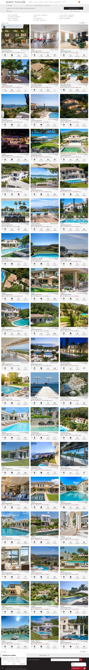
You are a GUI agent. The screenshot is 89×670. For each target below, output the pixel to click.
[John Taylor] (15, 2)
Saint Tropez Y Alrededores (39, 20)
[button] (2, 667)
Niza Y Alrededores (37, 18)
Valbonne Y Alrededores (64, 18)
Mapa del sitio (15, 666)
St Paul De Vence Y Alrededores (66, 16)
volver (10, 5)
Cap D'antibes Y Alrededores (14, 16)
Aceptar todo (22, 663)
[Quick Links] (48, 655)
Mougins (35, 16)
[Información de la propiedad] (2, 55)
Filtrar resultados (73, 8)
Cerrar (5, 663)
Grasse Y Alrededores (12, 18)
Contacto (21, 666)
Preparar (14, 663)
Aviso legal (9, 666)
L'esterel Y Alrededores (13, 20)
